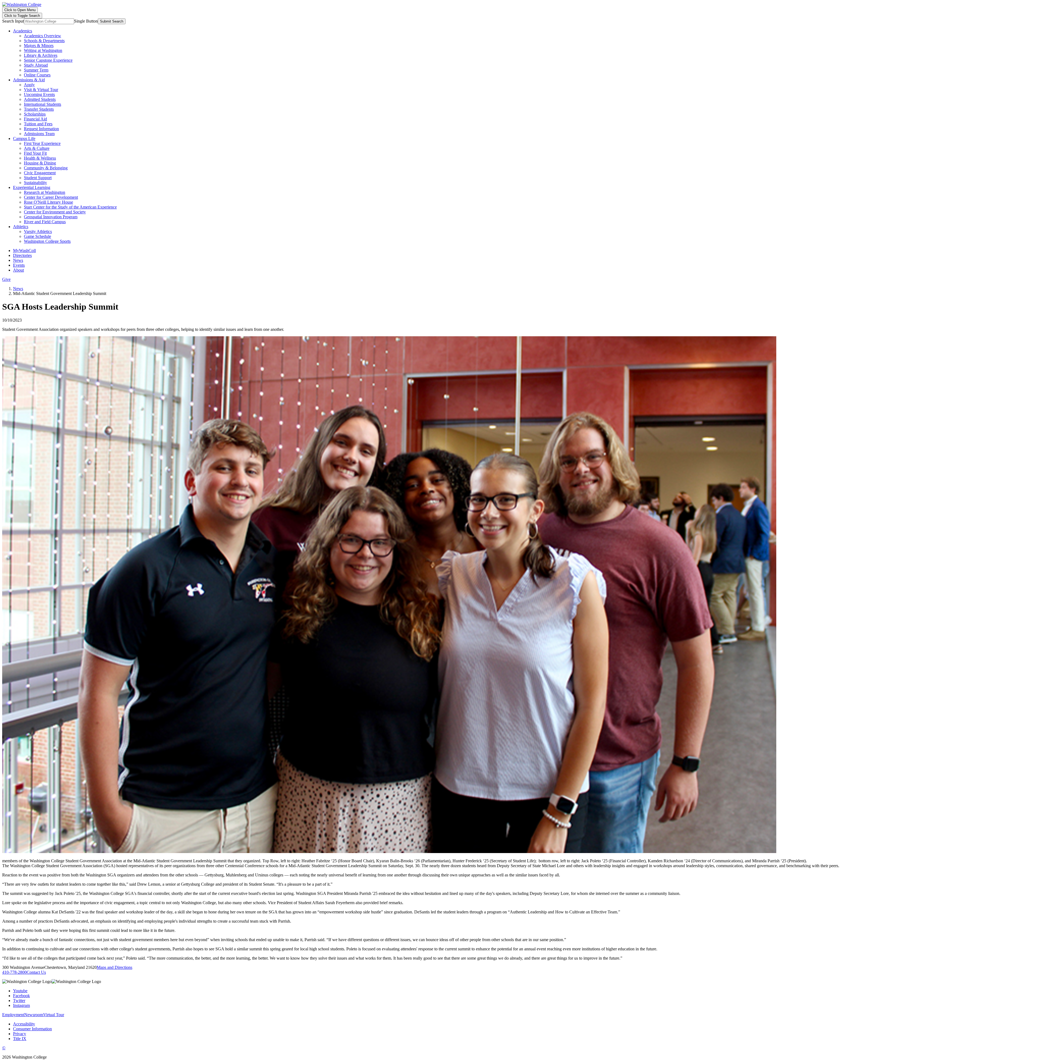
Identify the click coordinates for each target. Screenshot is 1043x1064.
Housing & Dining (40, 163)
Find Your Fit (35, 153)
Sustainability (35, 182)
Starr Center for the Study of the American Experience (70, 207)
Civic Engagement (40, 172)
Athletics (20, 226)
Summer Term (36, 70)
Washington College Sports (47, 241)
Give (6, 279)
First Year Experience (42, 143)
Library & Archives (40, 55)
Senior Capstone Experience (48, 60)
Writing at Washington (43, 50)
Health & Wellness (40, 158)
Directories (22, 255)
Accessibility (24, 1024)
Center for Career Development (51, 197)
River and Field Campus (45, 221)
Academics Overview (42, 35)
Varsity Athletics (38, 231)
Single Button (86, 21)
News (18, 260)
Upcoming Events (39, 94)
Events (19, 265)
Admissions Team (39, 133)
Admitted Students (40, 99)
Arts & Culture (36, 148)
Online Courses (37, 75)
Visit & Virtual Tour (41, 89)
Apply (29, 84)
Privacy (19, 1033)
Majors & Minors (39, 45)
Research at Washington (44, 192)
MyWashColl (24, 250)
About (18, 270)
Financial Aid (35, 119)
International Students (42, 104)
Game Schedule (37, 236)
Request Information (41, 128)
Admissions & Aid (29, 79)
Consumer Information (32, 1028)
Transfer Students (39, 109)
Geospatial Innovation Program (50, 216)
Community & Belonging (46, 168)
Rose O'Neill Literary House (48, 202)
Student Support (38, 177)
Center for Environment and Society (55, 212)
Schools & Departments (44, 40)
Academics (22, 31)
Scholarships (35, 114)
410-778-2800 (14, 972)
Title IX (19, 1038)
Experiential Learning (31, 187)
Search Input (13, 21)
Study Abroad (36, 65)
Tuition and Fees (38, 124)
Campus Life (24, 138)
